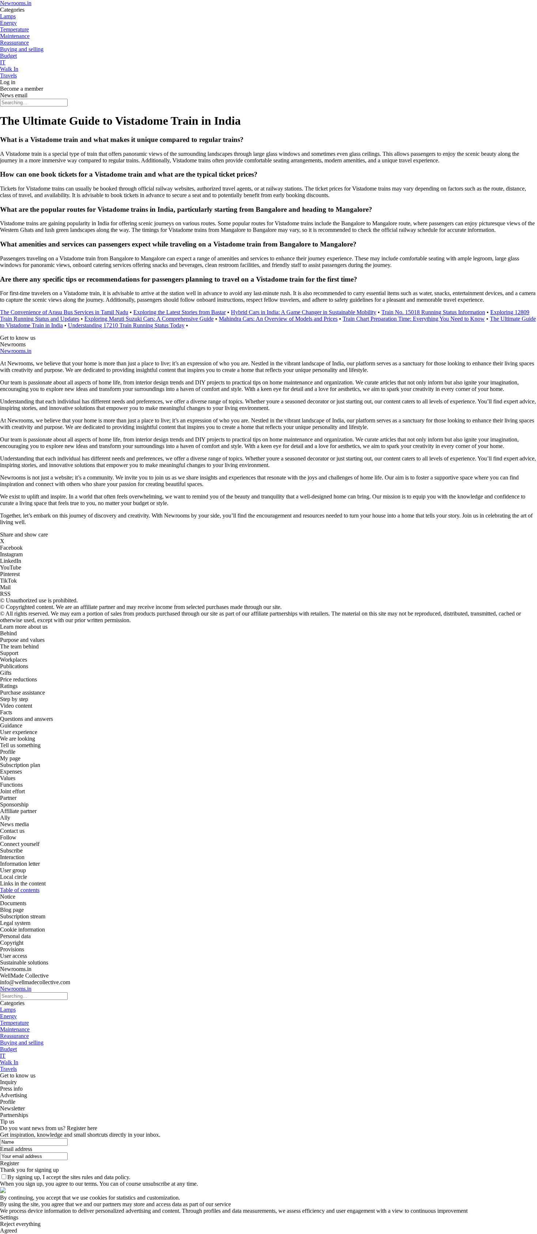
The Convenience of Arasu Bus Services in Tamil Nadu (64, 312)
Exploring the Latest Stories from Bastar (179, 312)
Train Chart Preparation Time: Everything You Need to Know (414, 319)
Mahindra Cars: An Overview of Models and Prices (278, 319)
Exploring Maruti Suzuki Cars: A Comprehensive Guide (149, 319)
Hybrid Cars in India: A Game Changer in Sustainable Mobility (303, 312)
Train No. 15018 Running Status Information (433, 312)
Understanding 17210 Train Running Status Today (126, 325)
